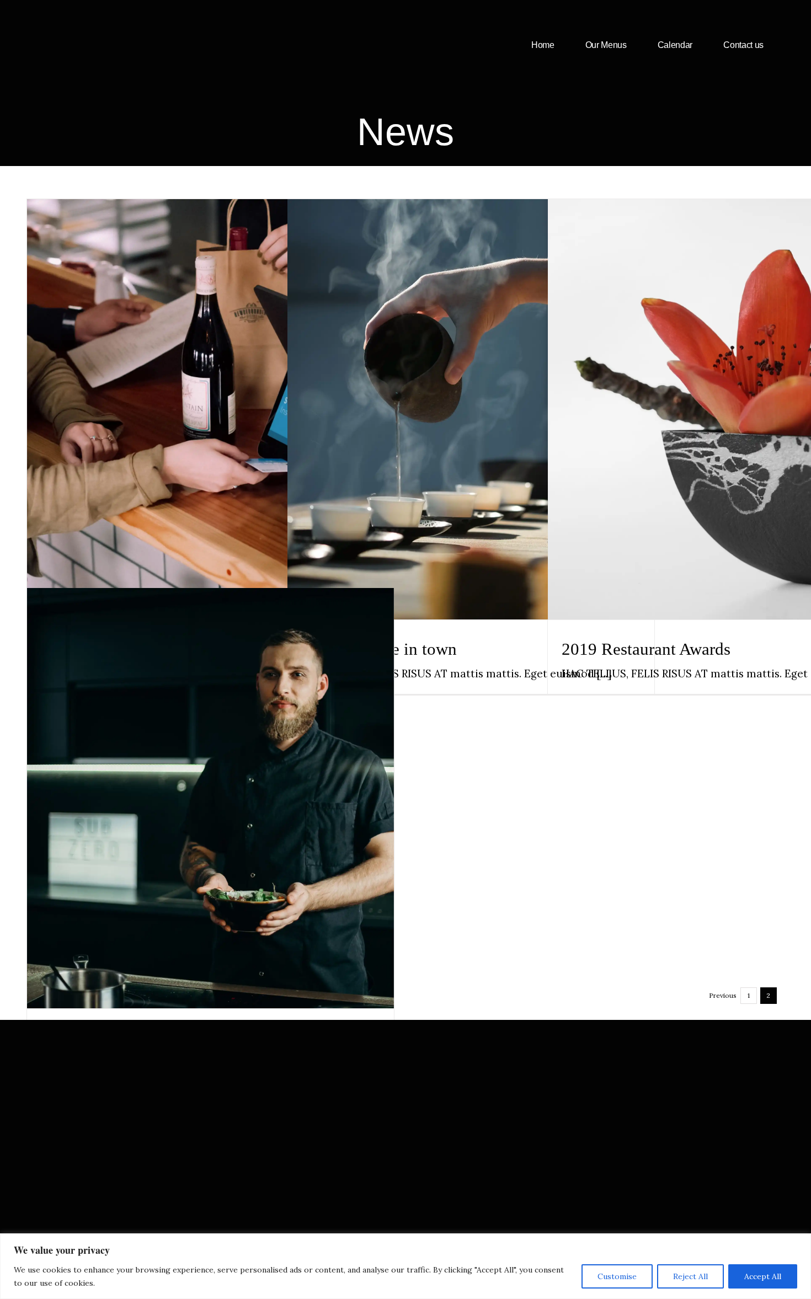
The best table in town (471, 388)
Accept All (762, 1276)
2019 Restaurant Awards (731, 388)
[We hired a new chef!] (210, 798)
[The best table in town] (471, 409)
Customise (617, 1276)
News (210, 433)
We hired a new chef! (210, 777)
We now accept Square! (210, 388)
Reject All (690, 1276)
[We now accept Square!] (210, 409)
